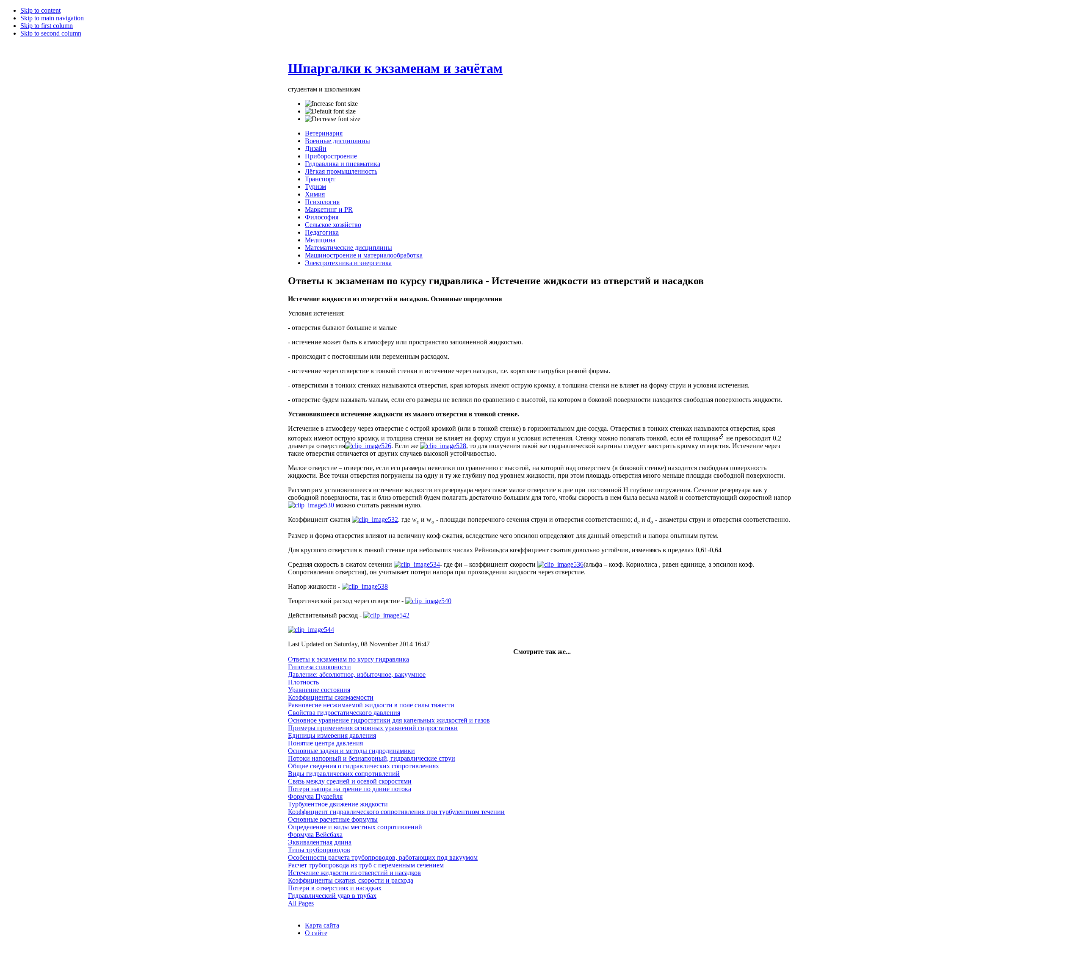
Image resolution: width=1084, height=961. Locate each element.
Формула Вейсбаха (315, 834)
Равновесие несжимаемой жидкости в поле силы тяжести (371, 705)
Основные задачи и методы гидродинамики (351, 750)
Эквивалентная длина (319, 842)
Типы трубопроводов (319, 849)
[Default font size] (330, 111)
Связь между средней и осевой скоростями (350, 781)
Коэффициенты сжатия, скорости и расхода (350, 880)
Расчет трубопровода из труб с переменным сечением (366, 865)
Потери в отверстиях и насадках (335, 888)
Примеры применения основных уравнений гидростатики (373, 727)
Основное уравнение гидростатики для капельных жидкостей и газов (389, 720)
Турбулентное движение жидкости (338, 804)
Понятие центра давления (325, 743)
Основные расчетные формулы (333, 819)
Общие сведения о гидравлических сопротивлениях (363, 766)
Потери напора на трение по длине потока (349, 788)
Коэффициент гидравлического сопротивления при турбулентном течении (396, 811)
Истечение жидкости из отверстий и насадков (354, 872)
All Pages (301, 903)
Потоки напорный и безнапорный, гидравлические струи (371, 758)
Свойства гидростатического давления (344, 712)
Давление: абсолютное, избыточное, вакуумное (357, 674)
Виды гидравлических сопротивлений (344, 773)
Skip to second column (50, 33)
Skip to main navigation (52, 18)
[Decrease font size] (332, 119)
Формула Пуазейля (315, 796)
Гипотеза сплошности (319, 666)
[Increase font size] (331, 104)
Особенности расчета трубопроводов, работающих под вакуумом (383, 857)
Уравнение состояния (319, 689)
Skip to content (40, 10)
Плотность (303, 682)
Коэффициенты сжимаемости (330, 697)
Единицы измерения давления (332, 735)
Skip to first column (46, 25)
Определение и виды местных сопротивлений (355, 827)
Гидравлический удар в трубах (332, 895)
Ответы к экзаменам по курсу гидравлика (348, 659)
